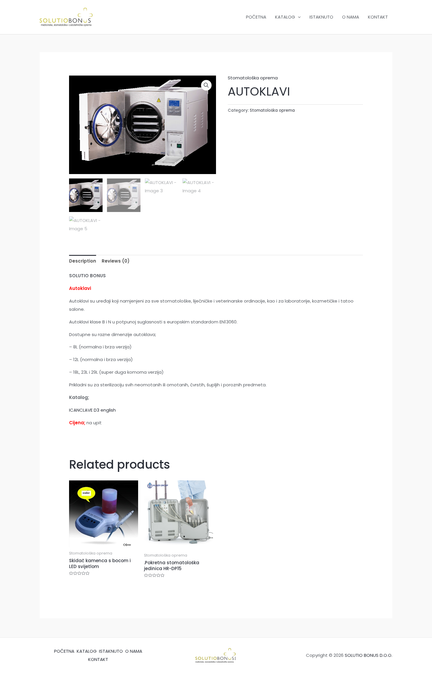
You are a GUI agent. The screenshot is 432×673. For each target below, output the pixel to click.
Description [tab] (82, 261)
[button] (206, 85)
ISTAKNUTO (321, 17)
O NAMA (350, 17)
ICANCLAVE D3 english (92, 410)
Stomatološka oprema (253, 78)
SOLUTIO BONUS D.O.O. (368, 655)
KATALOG (285, 17)
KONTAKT (378, 17)
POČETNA (256, 17)
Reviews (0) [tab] (116, 261)
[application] (298, 17)
